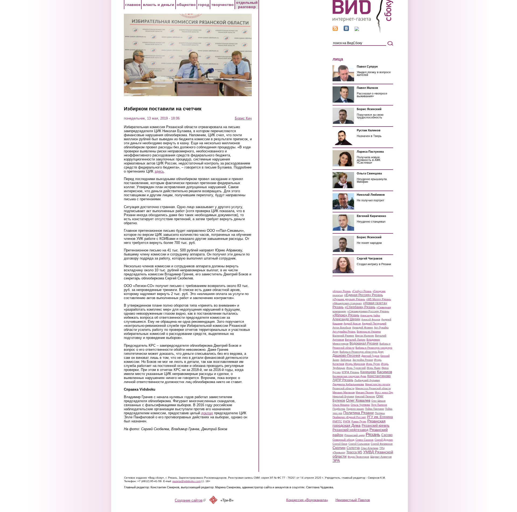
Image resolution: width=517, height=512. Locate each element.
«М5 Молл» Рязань (378, 299)
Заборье (345, 359)
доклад (207, 413)
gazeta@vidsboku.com (188, 481)
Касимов (384, 372)
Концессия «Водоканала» (307, 500)
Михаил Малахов (344, 392)
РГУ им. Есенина (380, 417)
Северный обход (343, 439)
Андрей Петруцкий (374, 323)
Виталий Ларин (355, 339)
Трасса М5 (354, 452)
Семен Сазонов (364, 440)
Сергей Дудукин (384, 440)
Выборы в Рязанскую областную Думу (362, 351)
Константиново (379, 376)
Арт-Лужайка (381, 327)
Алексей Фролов (370, 319)
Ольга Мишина (341, 405)
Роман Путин (358, 421)
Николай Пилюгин (365, 396)
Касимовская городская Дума (349, 376)
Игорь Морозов (355, 363)
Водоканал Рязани (364, 343)
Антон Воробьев (342, 327)
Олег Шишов (378, 400)
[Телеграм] (357, 30)
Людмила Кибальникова (348, 384)
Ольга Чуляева (360, 404)
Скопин (339, 448)
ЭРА (336, 460)
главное (133, 4)
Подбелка (339, 408)
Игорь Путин (373, 364)
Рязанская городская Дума (359, 423)
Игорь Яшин (373, 368)
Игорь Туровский (356, 368)
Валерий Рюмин (343, 335)
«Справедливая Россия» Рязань (368, 311)
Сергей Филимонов (382, 444)
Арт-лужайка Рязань (344, 331)
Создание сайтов (190, 500)
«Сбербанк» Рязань (360, 307)
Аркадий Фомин (362, 327)
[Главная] (363, 32)
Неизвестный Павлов (353, 500)
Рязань (373, 434)
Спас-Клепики (369, 448)
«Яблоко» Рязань (346, 315)
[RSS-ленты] (335, 30)
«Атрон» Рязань (342, 291)
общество (186, 4)
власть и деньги (158, 4)
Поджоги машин (355, 409)
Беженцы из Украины (369, 331)
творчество (222, 4)
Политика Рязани (358, 413)
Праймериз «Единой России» (349, 417)
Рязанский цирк (354, 435)
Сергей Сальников (359, 444)
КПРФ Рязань (350, 372)
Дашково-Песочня (346, 355)
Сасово (387, 435)
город (203, 4)
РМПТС (337, 421)
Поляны (380, 413)
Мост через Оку (384, 392)
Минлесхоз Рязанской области (373, 388)
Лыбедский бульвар (367, 380)
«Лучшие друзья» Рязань (349, 299)
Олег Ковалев (358, 400)
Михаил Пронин (365, 392)
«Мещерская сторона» (347, 303)
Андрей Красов (352, 323)
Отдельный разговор (247, 4)
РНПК (346, 421)
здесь (159, 171)
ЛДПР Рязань (343, 380)
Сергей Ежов (340, 444)
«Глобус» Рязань (362, 291)
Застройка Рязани (362, 360)
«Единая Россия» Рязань (363, 295)
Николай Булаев (343, 396)
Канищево (368, 372)
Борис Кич (243, 118)
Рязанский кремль (375, 425)
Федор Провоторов (358, 456)
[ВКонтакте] (346, 30)
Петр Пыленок (379, 405)
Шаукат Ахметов (381, 456)
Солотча (353, 448)
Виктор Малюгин (364, 335)
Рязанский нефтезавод (350, 430)
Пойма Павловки (374, 409)
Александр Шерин (346, 319)
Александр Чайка (370, 315)
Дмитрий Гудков (370, 356)
